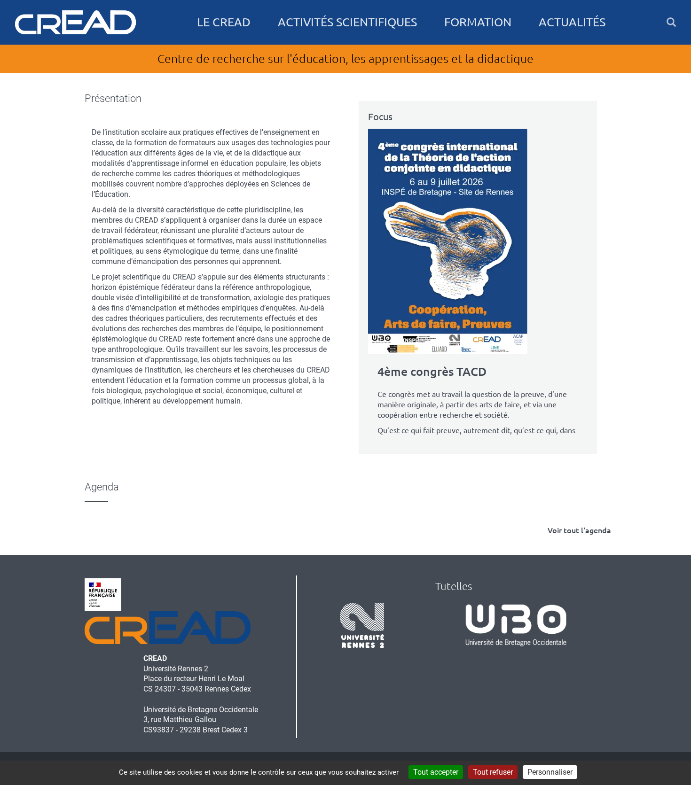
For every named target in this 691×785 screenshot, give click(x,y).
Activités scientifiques (347, 22)
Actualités (572, 22)
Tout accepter (435, 772)
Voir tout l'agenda (579, 530)
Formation (477, 22)
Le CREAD (224, 22)
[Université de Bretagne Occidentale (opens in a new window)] (515, 625)
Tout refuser (493, 772)
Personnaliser (550, 772)
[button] (671, 22)
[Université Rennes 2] (362, 625)
